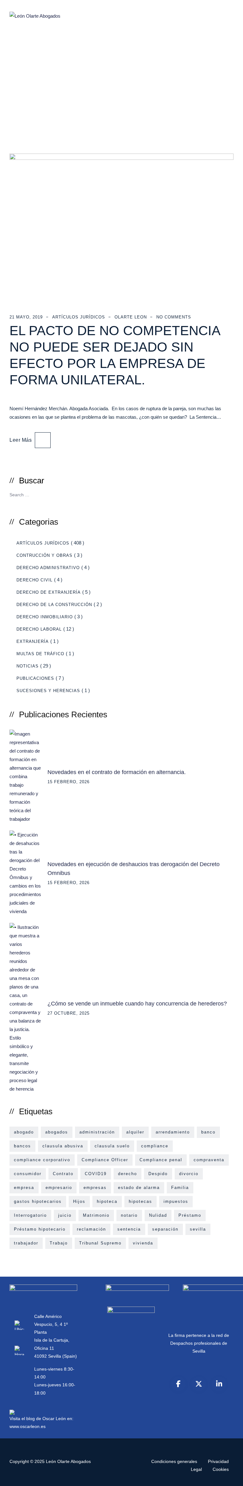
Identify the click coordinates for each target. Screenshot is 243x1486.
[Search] (226, 494)
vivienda (143, 1243)
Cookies (221, 1469)
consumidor (27, 1173)
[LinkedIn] (219, 1384)
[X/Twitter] (198, 1384)
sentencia (129, 1229)
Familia (180, 1187)
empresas (95, 1187)
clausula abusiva (62, 1146)
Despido (158, 1173)
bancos (22, 1146)
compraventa (209, 1159)
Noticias (27, 666)
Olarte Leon (131, 317)
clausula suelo (112, 1146)
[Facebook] (178, 1384)
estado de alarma (139, 1187)
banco (208, 1132)
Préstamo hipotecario (39, 1229)
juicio (65, 1215)
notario (129, 1215)
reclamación (91, 1229)
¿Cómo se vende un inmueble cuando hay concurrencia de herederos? (137, 1003)
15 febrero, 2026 (68, 781)
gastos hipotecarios (38, 1201)
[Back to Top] (229, 1476)
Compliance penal (161, 1159)
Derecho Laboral (39, 629)
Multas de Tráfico (40, 653)
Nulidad (158, 1215)
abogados (56, 1132)
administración (97, 1132)
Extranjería (32, 641)
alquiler (135, 1132)
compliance (154, 1146)
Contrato (63, 1173)
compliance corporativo (42, 1159)
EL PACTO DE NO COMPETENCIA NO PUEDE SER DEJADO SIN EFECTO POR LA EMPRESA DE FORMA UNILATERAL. (114, 355)
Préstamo (189, 1215)
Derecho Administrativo (48, 567)
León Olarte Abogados (68, 1461)
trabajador (26, 1243)
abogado (24, 1132)
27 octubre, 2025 (68, 1013)
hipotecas (140, 1201)
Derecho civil (34, 580)
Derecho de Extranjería (48, 592)
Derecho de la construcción (54, 604)
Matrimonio (96, 1215)
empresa (24, 1187)
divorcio (188, 1173)
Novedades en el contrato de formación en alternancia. (116, 772)
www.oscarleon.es (27, 1426)
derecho (127, 1173)
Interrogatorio (30, 1215)
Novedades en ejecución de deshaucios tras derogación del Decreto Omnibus (133, 868)
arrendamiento (173, 1132)
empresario (59, 1187)
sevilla (198, 1229)
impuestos (176, 1201)
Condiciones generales (174, 1461)
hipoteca (107, 1201)
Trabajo (59, 1243)
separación (165, 1229)
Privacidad (218, 1461)
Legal (196, 1469)
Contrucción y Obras (44, 555)
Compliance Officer (105, 1159)
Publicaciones (35, 678)
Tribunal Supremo (100, 1243)
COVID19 (96, 1173)
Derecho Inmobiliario (44, 617)
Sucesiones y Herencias (48, 690)
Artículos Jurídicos (78, 317)
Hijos (79, 1201)
